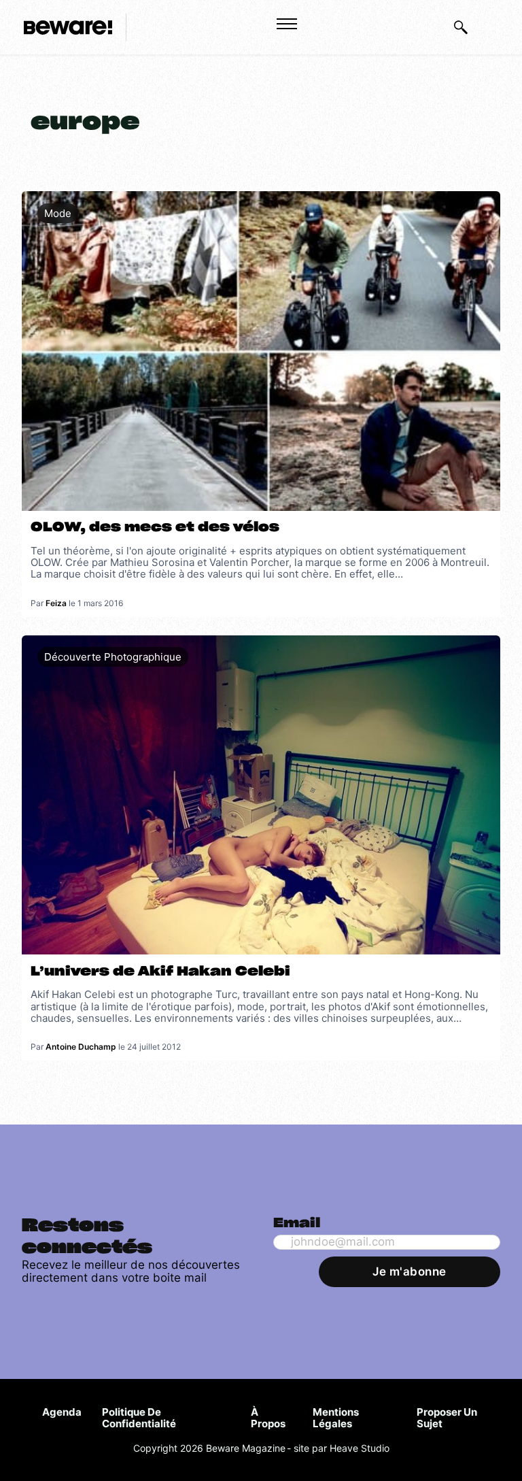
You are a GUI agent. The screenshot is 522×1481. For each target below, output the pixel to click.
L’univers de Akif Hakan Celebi (160, 971)
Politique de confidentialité (139, 1418)
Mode (57, 213)
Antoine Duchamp (81, 1047)
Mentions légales (336, 1418)
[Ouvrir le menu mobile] (287, 23)
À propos (268, 1418)
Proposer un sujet (447, 1418)
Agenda (62, 1412)
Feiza (56, 603)
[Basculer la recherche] (460, 27)
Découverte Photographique (112, 656)
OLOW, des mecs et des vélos (155, 527)
